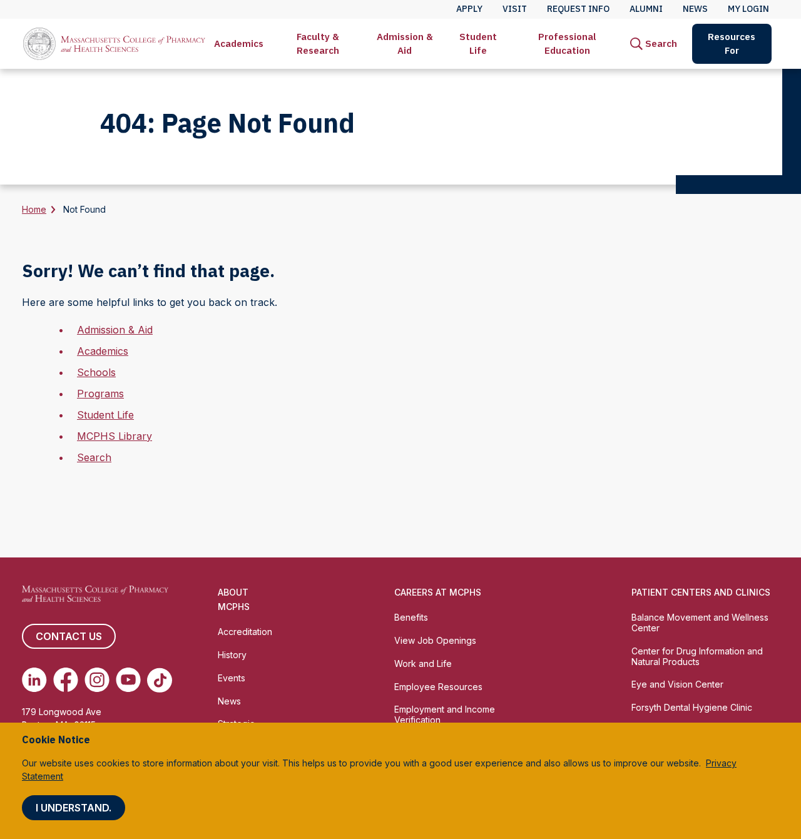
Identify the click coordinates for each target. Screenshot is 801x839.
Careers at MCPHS (437, 592)
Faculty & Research (318, 43)
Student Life (478, 43)
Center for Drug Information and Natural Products (697, 656)
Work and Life (423, 663)
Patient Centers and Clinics (700, 592)
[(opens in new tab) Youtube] (128, 680)
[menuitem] (239, 44)
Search (94, 457)
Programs (100, 393)
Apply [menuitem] (469, 8)
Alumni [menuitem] (646, 8)
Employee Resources (438, 686)
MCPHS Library (114, 436)
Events (231, 678)
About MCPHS (234, 599)
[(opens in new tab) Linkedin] (34, 680)
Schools (96, 372)
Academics (238, 43)
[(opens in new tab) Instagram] (97, 680)
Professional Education (567, 43)
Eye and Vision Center (677, 684)
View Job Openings (435, 640)
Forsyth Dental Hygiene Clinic (691, 707)
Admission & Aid (405, 43)
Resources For (731, 43)
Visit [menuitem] (515, 8)
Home (34, 209)
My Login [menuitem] (748, 8)
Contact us (69, 636)
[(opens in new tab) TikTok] (159, 680)
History (232, 654)
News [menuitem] (695, 8)
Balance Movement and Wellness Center (699, 622)
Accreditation (245, 631)
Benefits (411, 617)
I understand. (73, 807)
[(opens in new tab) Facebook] (65, 680)
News (229, 701)
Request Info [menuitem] (578, 8)
